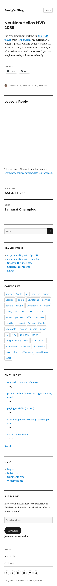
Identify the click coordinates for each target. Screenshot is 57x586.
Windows (27, 352)
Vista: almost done (17, 434)
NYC (14, 334)
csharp (9, 305)
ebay (47, 305)
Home (7, 549)
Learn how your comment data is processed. (28, 173)
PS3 (26, 340)
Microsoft (11, 329)
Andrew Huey (14, 86)
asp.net (36, 294)
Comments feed (15, 476)
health (9, 323)
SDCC (42, 340)
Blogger (10, 300)
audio (46, 294)
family (9, 311)
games (19, 317)
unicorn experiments (18, 266)
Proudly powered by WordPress (31, 580)
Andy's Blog (14, 10)
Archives (9, 563)
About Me (9, 556)
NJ (7, 334)
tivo (8, 352)
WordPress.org (15, 480)
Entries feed (13, 473)
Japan (31, 323)
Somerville (39, 346)
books (21, 300)
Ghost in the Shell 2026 (20, 263)
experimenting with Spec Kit (23, 255)
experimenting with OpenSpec (24, 259)
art (26, 294)
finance (19, 311)
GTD (28, 317)
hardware (43, 86)
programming (13, 340)
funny (9, 317)
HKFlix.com (24, 39)
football (39, 311)
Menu (48, 10)
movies (23, 329)
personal (24, 334)
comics (46, 300)
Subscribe (13, 530)
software (26, 346)
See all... (8, 446)
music (33, 329)
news (43, 329)
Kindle (41, 323)
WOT (8, 358)
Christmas (33, 300)
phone (36, 334)
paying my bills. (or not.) (20, 408)
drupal (19, 305)
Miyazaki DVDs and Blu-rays (22, 382)
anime (9, 294)
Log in (10, 469)
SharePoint (12, 346)
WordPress (42, 352)
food (29, 311)
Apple (19, 294)
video (16, 352)
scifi (34, 340)
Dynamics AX (34, 305)
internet (20, 323)
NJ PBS (11, 270)
